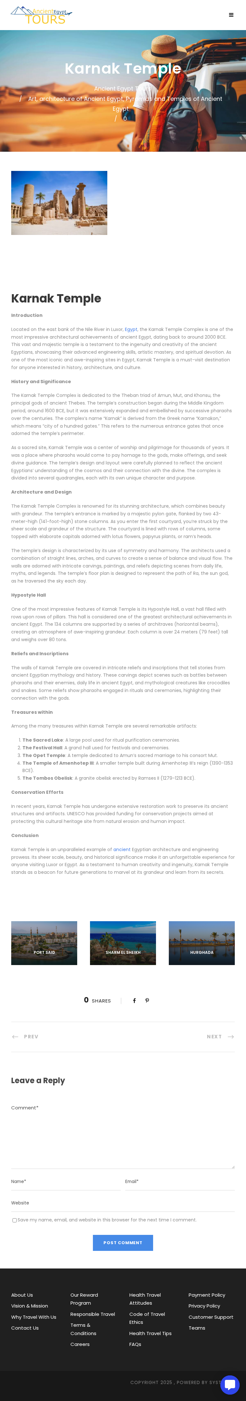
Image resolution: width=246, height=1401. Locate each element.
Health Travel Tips (150, 1333)
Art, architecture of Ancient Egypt (75, 99)
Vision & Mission (29, 1305)
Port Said (44, 952)
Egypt (131, 329)
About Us (22, 1295)
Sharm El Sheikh (123, 952)
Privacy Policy (204, 1305)
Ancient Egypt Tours (122, 89)
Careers (80, 1344)
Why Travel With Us (33, 1317)
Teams (197, 1328)
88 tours (123, 961)
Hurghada (202, 952)
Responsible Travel (92, 1314)
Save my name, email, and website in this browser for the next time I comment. (107, 1220)
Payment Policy (207, 1295)
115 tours (202, 961)
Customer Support (211, 1317)
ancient (122, 849)
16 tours (44, 961)
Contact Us (25, 1328)
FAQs (135, 1344)
